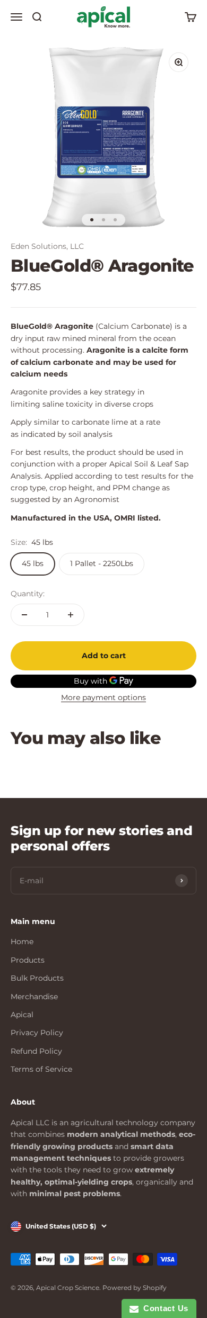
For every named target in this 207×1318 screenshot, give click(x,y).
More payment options (103, 697)
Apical (22, 1014)
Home (22, 941)
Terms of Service (41, 1069)
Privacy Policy (37, 1032)
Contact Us (163, 1308)
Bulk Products (37, 978)
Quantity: (28, 593)
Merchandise (34, 996)
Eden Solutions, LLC (47, 246)
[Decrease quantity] (24, 614)
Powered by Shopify (134, 1288)
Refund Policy (36, 1051)
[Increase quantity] (70, 614)
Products (28, 960)
